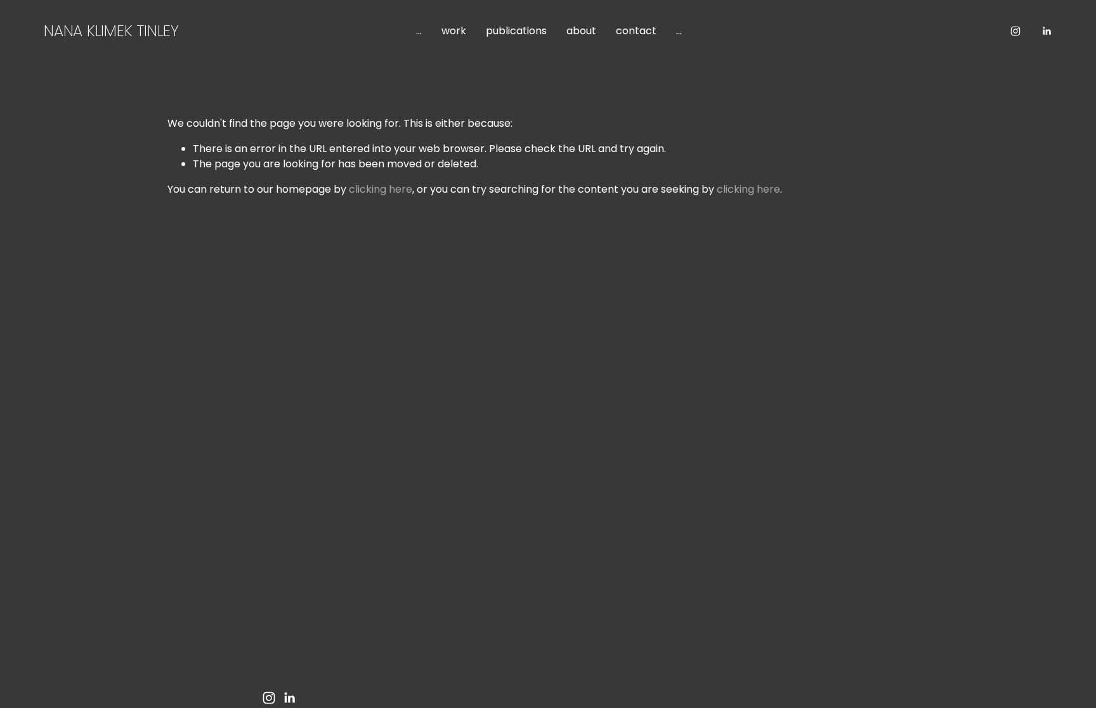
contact (636, 30)
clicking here (380, 189)
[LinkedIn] (1046, 31)
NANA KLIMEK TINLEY (111, 30)
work (453, 30)
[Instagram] (1015, 31)
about (581, 30)
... (419, 30)
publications (516, 30)
